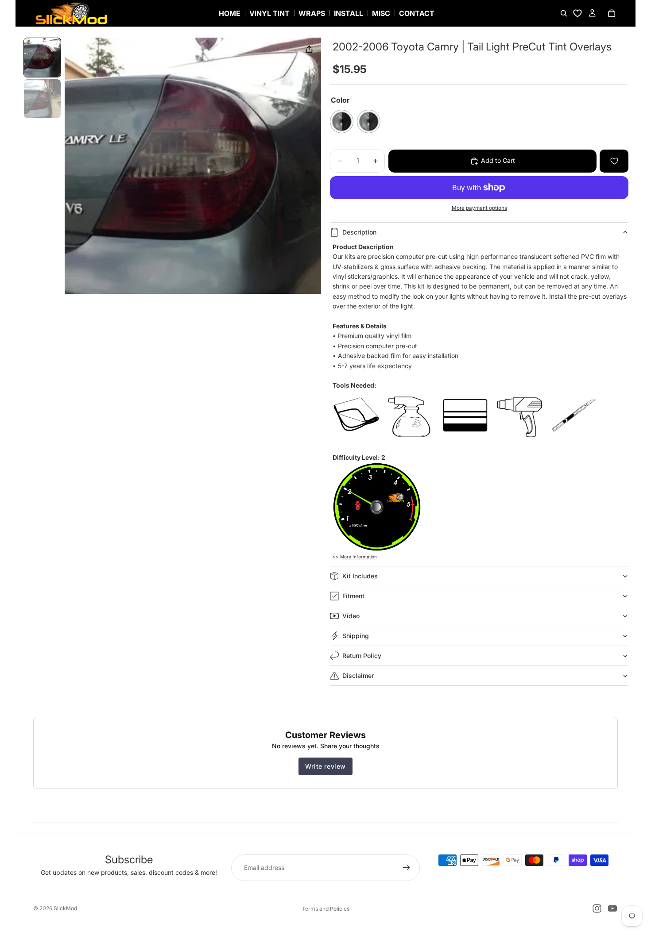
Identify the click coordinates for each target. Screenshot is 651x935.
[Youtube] (612, 908)
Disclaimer (358, 675)
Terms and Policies (325, 908)
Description (359, 232)
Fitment (353, 596)
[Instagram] (597, 908)
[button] (42, 57)
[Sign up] (406, 867)
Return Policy (361, 655)
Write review (325, 766)
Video (351, 615)
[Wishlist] (577, 13)
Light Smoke (368, 121)
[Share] (309, 49)
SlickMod (65, 908)
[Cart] (611, 13)
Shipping (355, 635)
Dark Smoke (341, 121)
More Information (358, 556)
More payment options (479, 208)
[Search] (564, 13)
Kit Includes (360, 576)
